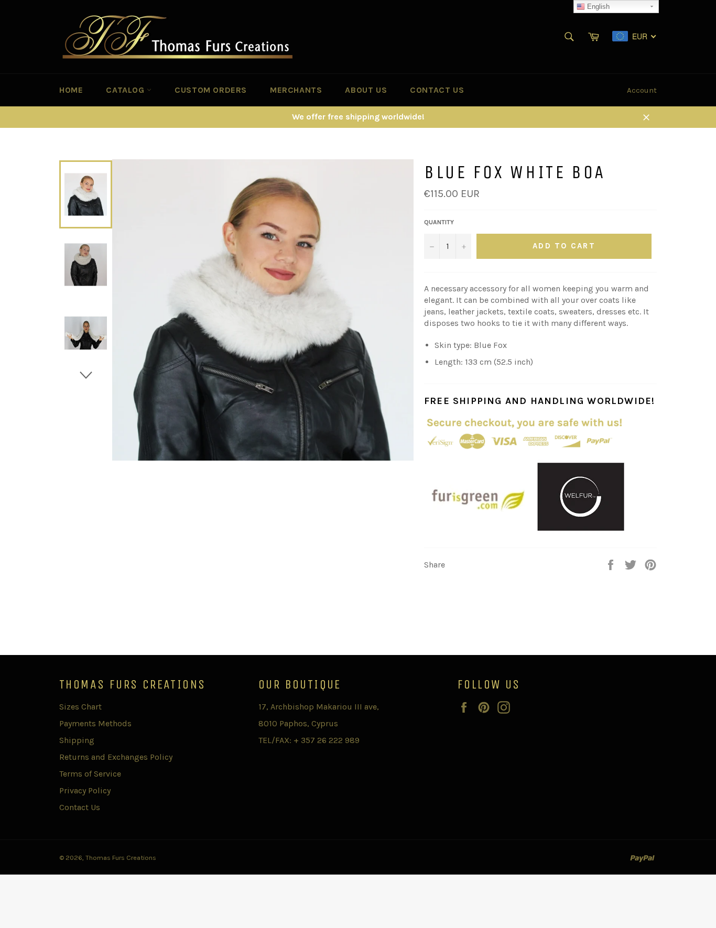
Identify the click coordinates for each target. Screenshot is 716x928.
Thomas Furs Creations (120, 857)
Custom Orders (211, 90)
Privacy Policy (85, 790)
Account (642, 90)
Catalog (126, 90)
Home (71, 90)
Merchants (296, 90)
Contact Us (437, 90)
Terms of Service (90, 774)
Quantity (439, 222)
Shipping (76, 740)
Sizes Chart (80, 707)
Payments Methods (95, 723)
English (597, 6)
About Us (366, 90)
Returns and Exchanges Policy (115, 757)
